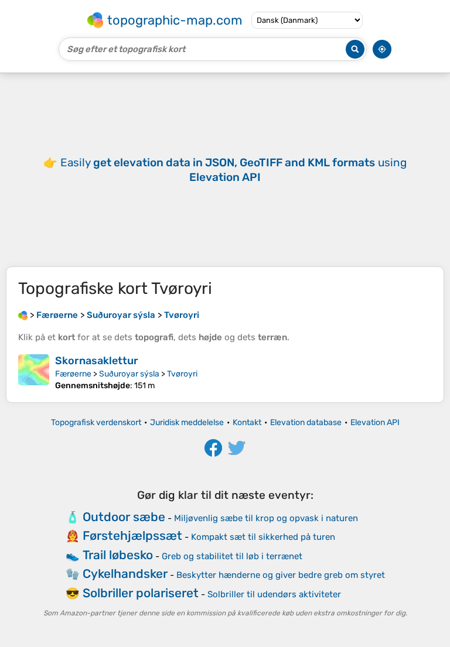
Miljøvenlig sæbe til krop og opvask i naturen (266, 518)
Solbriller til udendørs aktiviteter (274, 594)
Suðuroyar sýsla (129, 374)
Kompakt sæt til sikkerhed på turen (263, 537)
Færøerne (73, 374)
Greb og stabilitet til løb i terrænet (232, 556)
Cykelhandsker (125, 573)
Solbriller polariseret (141, 593)
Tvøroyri (182, 374)
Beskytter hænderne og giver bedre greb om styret (280, 575)
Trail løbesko (118, 554)
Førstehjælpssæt (132, 535)
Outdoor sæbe (124, 516)
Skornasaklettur (96, 360)
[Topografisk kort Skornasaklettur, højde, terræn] (33, 372)
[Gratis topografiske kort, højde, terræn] (23, 315)
